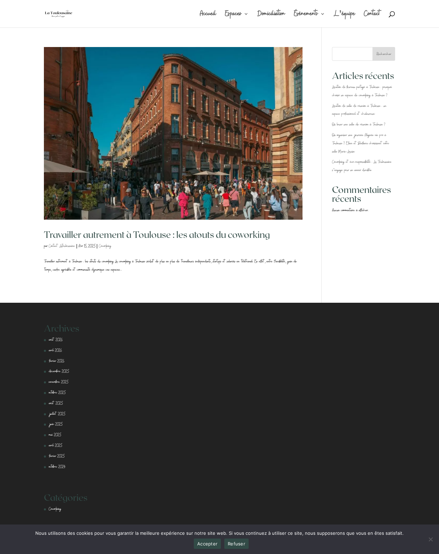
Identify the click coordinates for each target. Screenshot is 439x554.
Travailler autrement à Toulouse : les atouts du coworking (157, 234)
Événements (306, 15)
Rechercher (383, 54)
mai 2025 (55, 434)
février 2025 (56, 456)
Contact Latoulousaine (62, 246)
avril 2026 (55, 350)
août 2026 (55, 339)
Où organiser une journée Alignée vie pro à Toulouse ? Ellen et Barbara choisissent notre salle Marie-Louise (360, 143)
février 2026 (56, 361)
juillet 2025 (57, 414)
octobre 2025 (57, 392)
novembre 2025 (58, 382)
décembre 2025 (59, 371)
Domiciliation (271, 15)
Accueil (208, 15)
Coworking (105, 246)
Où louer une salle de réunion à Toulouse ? (358, 124)
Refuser (236, 543)
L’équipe (344, 15)
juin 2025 (55, 424)
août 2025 (56, 403)
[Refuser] (430, 539)
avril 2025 (55, 445)
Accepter (207, 543)
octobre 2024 (57, 466)
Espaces (233, 15)
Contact (372, 15)
